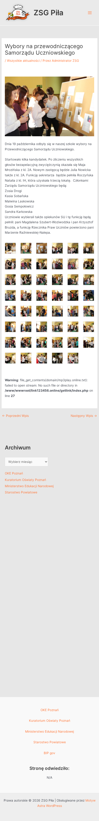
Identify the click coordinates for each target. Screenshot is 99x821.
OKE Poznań (14, 473)
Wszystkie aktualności (23, 60)
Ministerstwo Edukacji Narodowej (29, 486)
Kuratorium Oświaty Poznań (25, 480)
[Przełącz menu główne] (90, 13)
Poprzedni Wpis (15, 416)
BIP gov (49, 753)
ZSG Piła (48, 12)
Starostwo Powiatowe (21, 492)
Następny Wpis (84, 416)
